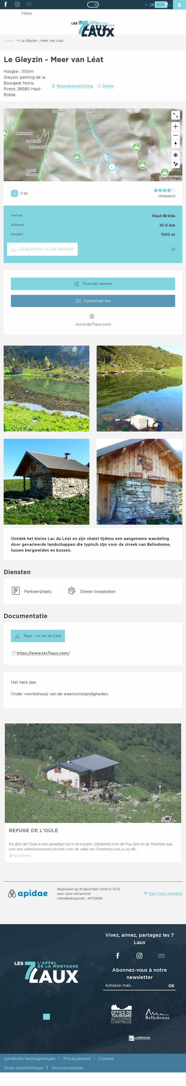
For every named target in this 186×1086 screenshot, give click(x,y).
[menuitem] (92, 30)
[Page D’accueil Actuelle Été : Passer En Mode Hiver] (93, 5)
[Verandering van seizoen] (94, 5)
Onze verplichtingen (24, 1068)
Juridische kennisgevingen (30, 1058)
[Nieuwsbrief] (28, 4)
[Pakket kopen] (179, 4)
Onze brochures (67, 1068)
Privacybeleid (76, 1058)
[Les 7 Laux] (46, 981)
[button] (46, 388)
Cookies (106, 1058)
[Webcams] (166, 4)
